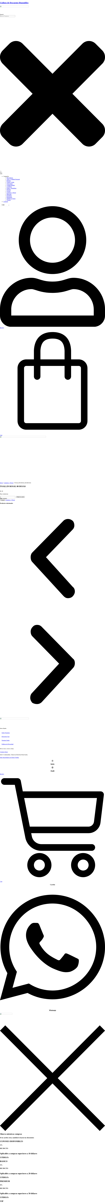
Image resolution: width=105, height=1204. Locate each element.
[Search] (0, 172)
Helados (9, 189)
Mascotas (9, 194)
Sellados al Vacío (11, 198)
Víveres (9, 200)
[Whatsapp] (52, 1007)
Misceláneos (10, 178)
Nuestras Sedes (6, 740)
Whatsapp (52, 1010)
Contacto (5, 201)
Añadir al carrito (20, 497)
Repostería (9, 197)
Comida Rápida (11, 185)
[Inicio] (52, 761)
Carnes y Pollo (10, 182)
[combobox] (7, 16)
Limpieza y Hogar (11, 192)
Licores (8, 191)
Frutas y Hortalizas (11, 188)
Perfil (52, 771)
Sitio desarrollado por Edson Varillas (9, 757)
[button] (52, 559)
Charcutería (10, 183)
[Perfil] (52, 768)
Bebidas (9, 181)
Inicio (1, 483)
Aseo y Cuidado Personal (13, 179)
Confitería (9, 186)
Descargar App (5, 736)
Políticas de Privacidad (7, 744)
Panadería (9, 195)
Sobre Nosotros (6, 733)
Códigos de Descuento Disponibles (14, 3)
